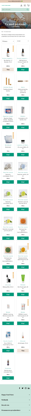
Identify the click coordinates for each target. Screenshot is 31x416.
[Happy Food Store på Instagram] (25, 388)
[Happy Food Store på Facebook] (19, 388)
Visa (8, 69)
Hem (2, 31)
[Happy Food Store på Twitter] (22, 388)
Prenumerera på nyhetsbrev (11, 410)
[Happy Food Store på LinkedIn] (28, 388)
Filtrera (4, 41)
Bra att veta (5, 405)
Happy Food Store (8, 395)
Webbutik (5, 400)
